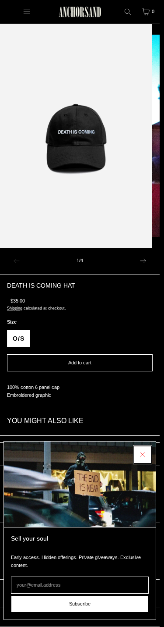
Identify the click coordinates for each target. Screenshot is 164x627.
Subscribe (80, 603)
